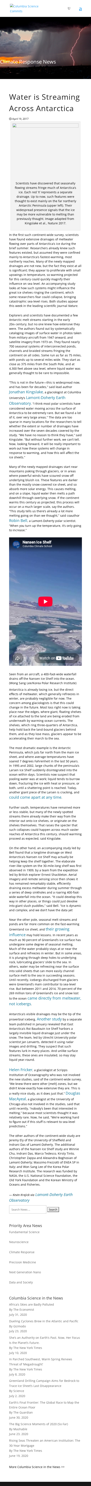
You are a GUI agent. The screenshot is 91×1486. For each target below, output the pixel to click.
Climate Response (21, 1252)
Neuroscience (19, 1242)
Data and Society (21, 1282)
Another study (49, 1019)
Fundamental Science (24, 1232)
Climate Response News (28, 61)
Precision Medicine (22, 1262)
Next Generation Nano (25, 1272)
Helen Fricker (20, 1069)
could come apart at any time (35, 797)
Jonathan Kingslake (26, 391)
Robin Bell (18, 520)
